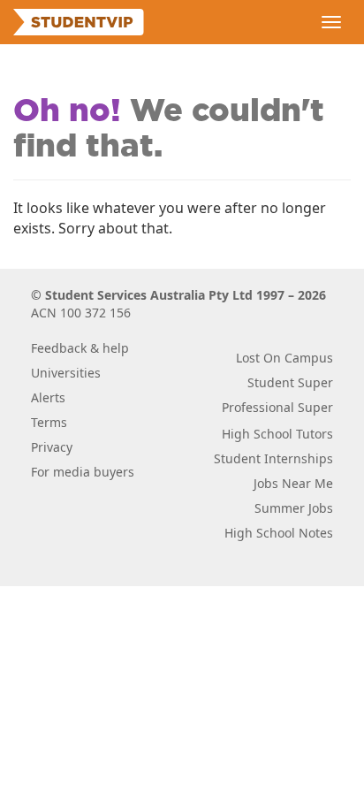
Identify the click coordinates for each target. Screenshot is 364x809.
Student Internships (273, 458)
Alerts (48, 397)
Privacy (51, 447)
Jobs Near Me (293, 483)
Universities (66, 372)
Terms (49, 422)
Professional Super (277, 407)
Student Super (290, 382)
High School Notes (278, 532)
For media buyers (82, 471)
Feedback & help (80, 348)
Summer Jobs (293, 508)
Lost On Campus (284, 357)
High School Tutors (277, 433)
